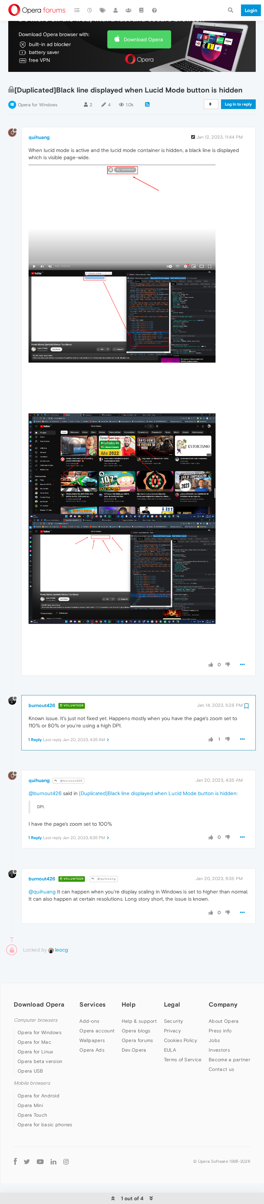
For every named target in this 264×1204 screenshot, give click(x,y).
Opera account (96, 1030)
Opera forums (137, 1040)
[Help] (154, 10)
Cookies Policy (180, 1040)
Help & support (139, 1021)
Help (128, 1004)
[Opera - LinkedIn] (53, 1161)
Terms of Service (183, 1059)
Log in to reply (238, 104)
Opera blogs (136, 1030)
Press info (220, 1030)
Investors (219, 1050)
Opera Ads (91, 1050)
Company (223, 1004)
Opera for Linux (35, 1051)
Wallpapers (92, 1040)
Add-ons (89, 1021)
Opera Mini (30, 1105)
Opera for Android (38, 1095)
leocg (61, 950)
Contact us (221, 1069)
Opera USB (30, 1071)
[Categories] (77, 10)
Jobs (214, 1040)
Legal (172, 1004)
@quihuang (106, 878)
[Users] (115, 10)
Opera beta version (40, 1061)
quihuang (39, 137)
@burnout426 (70, 780)
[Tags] (102, 10)
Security (173, 1021)
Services (92, 1004)
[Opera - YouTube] (40, 1161)
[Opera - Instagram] (66, 1161)
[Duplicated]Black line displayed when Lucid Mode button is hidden (157, 793)
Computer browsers (35, 1020)
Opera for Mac (34, 1042)
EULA (170, 1050)
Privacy (172, 1030)
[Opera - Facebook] (15, 1161)
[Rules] (141, 10)
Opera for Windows (37, 104)
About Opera (224, 1021)
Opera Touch (32, 1115)
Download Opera (143, 39)
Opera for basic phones (45, 1124)
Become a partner (229, 1059)
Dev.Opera (134, 1050)
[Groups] (128, 10)
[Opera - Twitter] (26, 1161)
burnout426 (42, 705)
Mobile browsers (32, 1083)
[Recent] (90, 10)
